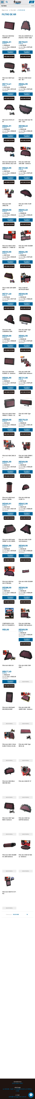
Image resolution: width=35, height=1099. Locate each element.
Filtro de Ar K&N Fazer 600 (8, 79)
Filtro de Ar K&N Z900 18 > (9, 456)
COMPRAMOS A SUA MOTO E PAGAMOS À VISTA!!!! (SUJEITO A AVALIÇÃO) (8, 626)
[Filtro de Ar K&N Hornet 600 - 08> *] (26, 67)
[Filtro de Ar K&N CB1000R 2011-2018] (26, 235)
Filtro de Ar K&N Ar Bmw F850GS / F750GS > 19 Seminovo (8, 415)
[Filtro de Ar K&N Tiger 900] (26, 403)
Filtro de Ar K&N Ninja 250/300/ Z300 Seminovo (25, 624)
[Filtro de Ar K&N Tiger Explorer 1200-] (26, 319)
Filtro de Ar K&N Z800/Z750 (6, 204)
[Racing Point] (17, 2)
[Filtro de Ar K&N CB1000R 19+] (26, 571)
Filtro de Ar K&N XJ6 (7, 665)
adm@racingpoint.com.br (17, 1096)
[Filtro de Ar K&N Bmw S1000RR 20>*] (9, 25)
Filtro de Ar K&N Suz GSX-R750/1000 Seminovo (7, 583)
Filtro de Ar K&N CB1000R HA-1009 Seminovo (9, 855)
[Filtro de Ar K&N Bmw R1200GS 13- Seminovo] (9, 361)
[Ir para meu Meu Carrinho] (32, 2)
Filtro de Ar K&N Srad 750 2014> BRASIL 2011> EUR (9, 162)
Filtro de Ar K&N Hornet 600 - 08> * (25, 79)
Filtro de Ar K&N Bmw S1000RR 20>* (8, 37)
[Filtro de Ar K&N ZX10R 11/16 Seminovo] (26, 529)
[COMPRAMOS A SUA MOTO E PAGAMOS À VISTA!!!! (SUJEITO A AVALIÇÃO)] (9, 613)
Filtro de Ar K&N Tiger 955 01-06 (25, 745)
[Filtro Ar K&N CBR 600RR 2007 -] (9, 277)
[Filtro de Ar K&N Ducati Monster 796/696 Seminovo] (9, 487)
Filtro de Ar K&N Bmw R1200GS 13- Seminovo (8, 372)
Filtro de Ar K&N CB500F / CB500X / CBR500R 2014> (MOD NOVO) (26, 457)
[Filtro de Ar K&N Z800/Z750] (9, 193)
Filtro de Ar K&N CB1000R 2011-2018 (26, 246)
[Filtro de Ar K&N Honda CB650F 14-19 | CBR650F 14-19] (9, 529)
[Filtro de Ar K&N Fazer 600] (9, 67)
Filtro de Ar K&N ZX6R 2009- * (25, 666)
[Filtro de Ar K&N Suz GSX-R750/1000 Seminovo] (9, 571)
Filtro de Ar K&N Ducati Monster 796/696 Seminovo (8, 499)
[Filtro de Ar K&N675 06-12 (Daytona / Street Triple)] (26, 25)
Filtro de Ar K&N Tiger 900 (25, 414)
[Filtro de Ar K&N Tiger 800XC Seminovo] (9, 807)
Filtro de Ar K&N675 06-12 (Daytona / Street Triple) (26, 37)
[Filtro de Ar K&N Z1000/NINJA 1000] (9, 319)
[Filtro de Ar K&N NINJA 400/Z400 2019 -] (9, 771)
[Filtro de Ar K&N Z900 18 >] (9, 445)
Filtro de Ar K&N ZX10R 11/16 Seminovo (25, 540)
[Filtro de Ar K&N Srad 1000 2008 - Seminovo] (26, 151)
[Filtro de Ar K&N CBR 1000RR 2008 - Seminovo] (26, 697)
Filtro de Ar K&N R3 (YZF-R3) (9, 892)
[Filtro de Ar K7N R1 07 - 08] (9, 109)
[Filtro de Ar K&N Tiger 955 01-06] (26, 734)
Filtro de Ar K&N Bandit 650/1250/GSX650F (8, 708)
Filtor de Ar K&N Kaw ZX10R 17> (24, 498)
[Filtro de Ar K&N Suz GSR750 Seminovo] (26, 807)
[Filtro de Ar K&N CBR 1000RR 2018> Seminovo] (26, 361)
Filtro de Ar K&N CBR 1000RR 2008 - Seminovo (25, 708)
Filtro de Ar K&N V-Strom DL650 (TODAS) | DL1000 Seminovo (9, 746)
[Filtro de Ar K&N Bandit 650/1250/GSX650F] (9, 697)
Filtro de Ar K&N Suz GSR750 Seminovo (24, 819)
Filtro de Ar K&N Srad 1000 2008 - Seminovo (25, 162)
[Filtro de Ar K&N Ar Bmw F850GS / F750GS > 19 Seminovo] (9, 403)
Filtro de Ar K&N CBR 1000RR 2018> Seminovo (25, 372)
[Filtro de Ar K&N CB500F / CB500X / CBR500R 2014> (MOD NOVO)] (26, 445)
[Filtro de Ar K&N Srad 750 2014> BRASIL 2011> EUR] (9, 151)
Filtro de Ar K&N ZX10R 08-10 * (25, 204)
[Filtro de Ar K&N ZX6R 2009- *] (26, 655)
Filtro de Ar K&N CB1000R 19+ (26, 582)
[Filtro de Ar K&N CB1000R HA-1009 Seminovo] (9, 844)
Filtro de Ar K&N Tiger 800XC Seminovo (8, 819)
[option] (31, 1095)
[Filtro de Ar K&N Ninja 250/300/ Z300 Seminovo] (26, 613)
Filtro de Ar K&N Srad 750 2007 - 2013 (25, 120)
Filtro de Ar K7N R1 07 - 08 (8, 120)
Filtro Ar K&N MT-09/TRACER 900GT (24, 288)
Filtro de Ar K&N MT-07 (25, 781)
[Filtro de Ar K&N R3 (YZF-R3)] (9, 881)
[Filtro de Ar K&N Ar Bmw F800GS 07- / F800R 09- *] (9, 235)
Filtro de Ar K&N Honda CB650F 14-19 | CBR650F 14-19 (9, 541)
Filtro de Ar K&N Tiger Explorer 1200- (25, 330)
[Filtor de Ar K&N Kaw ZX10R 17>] (26, 487)
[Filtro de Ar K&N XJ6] (9, 655)
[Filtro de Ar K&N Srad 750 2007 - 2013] (26, 109)
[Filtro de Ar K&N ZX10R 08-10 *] (26, 193)
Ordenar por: (9, 914)
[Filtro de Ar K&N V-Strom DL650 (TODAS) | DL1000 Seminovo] (9, 734)
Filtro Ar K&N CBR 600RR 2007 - (9, 288)
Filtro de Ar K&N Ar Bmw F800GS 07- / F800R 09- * (9, 246)
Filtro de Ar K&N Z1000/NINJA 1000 (7, 330)
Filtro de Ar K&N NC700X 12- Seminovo (25, 855)
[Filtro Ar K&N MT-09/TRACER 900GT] (26, 277)
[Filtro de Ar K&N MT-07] (26, 771)
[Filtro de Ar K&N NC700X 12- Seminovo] (26, 844)
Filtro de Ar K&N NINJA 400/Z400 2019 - (8, 782)
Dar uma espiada (9, 56)
